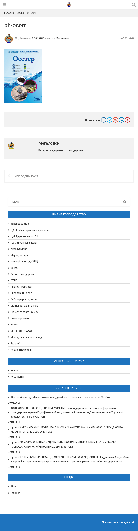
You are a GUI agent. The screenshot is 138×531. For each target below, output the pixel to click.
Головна (9, 13)
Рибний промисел (21, 286)
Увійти (14, 370)
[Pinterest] (127, 120)
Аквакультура (19, 249)
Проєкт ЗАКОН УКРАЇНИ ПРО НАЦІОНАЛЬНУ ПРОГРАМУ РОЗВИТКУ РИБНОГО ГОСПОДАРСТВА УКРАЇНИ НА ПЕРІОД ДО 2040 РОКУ (67, 429)
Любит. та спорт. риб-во (25, 311)
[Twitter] (109, 120)
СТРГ (14, 280)
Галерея (15, 492)
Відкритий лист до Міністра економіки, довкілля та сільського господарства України (60, 397)
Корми (14, 267)
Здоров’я (16, 343)
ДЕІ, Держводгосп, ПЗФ (25, 236)
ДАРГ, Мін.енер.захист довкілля (30, 230)
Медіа (20, 13)
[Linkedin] (121, 120)
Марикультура (19, 255)
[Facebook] (103, 120)
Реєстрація (17, 376)
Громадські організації (24, 242)
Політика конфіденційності (118, 522)
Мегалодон (62, 38)
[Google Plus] (115, 120)
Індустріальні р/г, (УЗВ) (24, 261)
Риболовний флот (21, 293)
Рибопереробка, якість (24, 299)
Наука (14, 324)
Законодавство (20, 223)
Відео (14, 486)
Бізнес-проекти (20, 318)
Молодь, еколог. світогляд (26, 337)
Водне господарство (23, 274)
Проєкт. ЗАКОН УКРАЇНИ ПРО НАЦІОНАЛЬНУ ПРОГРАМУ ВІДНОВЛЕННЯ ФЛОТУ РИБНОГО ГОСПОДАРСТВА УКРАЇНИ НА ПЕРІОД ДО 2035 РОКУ (63, 444)
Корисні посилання (22, 349)
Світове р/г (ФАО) (21, 330)
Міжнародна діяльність (24, 305)
